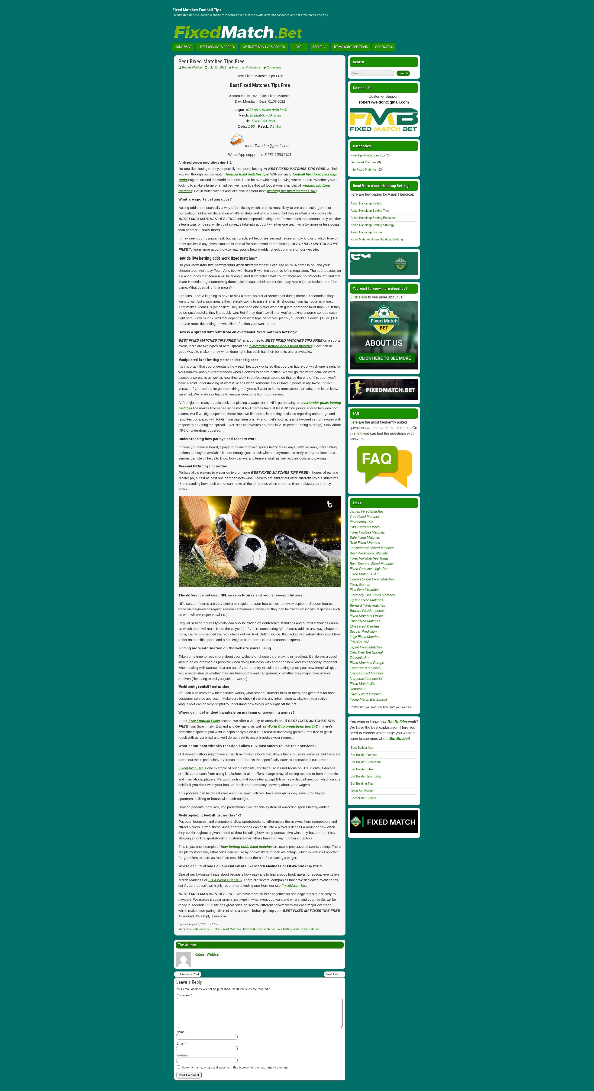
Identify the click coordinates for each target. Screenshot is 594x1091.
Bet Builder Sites (362, 769)
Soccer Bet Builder (363, 798)
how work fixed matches (259, 929)
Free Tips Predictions (246, 67)
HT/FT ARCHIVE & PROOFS (217, 47)
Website (182, 1055)
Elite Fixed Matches (365, 626)
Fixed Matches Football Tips (197, 9)
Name (182, 1032)
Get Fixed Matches (363, 162)
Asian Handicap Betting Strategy (372, 225)
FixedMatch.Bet (190, 768)
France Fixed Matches (367, 673)
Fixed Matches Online (366, 616)
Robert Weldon (192, 67)
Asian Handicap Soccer (366, 232)
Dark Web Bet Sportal (366, 652)
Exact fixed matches (365, 668)
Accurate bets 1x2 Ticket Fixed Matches (214, 929)
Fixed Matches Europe (367, 663)
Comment (184, 995)
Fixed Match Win (362, 684)
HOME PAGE (183, 47)
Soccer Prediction (363, 631)
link (359, 433)
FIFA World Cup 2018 (225, 880)
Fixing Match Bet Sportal (368, 699)
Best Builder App (362, 747)
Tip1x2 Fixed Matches (366, 600)
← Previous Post (187, 974)
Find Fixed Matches (365, 590)
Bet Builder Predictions (366, 762)
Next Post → (334, 974)
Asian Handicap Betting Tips (370, 210)
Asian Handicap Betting (366, 203)
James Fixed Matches (367, 511)
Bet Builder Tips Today (366, 776)
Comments (274, 67)
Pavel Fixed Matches (366, 694)
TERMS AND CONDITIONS (351, 47)
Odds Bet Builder (362, 791)
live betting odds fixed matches (299, 929)
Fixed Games (360, 584)
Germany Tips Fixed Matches (372, 595)
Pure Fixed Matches (365, 621)
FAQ (298, 47)
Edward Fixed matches (367, 610)
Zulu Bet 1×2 (359, 642)
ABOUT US (319, 47)
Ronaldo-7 (357, 689)
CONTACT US (384, 47)
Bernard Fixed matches (367, 605)
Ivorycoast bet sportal (366, 678)
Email (181, 1043)
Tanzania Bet (359, 658)
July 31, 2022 (217, 67)
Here (354, 422)
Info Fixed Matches (364, 169)
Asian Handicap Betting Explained (373, 218)
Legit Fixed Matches (365, 637)
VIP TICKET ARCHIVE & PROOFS (263, 47)
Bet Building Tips (362, 783)
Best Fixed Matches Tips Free (211, 61)
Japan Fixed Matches (366, 647)
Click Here (358, 297)
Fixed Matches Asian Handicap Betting (377, 239)
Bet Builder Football (364, 755)
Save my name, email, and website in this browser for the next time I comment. (235, 1067)
